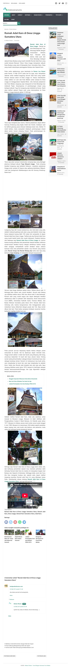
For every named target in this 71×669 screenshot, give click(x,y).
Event (13, 19)
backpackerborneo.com (16, 586)
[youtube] (63, 3)
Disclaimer (22, 3)
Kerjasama (14, 3)
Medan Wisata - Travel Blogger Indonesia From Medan (37, 665)
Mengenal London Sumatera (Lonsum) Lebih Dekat (61, 57)
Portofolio (6, 3)
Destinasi (27, 15)
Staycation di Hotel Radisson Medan (61, 168)
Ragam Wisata (38, 15)
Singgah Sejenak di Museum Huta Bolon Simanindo (23, 379)
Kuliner (6, 19)
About (13, 15)
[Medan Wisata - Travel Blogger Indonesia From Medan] (12, 9)
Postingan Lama (41, 656)
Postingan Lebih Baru (9, 656)
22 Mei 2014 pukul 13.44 (16, 589)
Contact (20, 15)
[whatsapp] (19, 522)
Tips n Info (58, 15)
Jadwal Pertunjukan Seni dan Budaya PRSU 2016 (22, 384)
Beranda (6, 15)
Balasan (12, 599)
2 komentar (16, 40)
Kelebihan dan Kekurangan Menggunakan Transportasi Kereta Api (61, 114)
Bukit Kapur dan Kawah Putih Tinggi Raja (61, 141)
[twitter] (59, 3)
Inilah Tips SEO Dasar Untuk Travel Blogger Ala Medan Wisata (61, 99)
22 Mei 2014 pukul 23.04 (20, 606)
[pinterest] (15, 522)
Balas (11, 595)
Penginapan (48, 15)
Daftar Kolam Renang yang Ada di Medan (61, 70)
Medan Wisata (18, 603)
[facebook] (56, 3)
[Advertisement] (25, 187)
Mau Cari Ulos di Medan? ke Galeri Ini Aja (20, 381)
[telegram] (24, 522)
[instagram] (66, 3)
